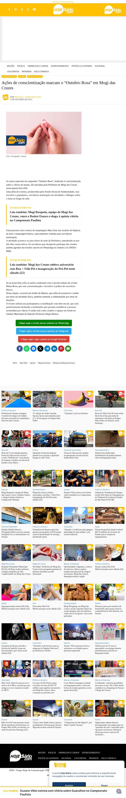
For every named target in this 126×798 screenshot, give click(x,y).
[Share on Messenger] (33, 348)
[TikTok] (22, 9)
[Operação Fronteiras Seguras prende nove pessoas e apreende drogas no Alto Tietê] (47, 438)
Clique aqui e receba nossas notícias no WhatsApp (44, 323)
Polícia (35, 450)
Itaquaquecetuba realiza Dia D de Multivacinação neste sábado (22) (16, 607)
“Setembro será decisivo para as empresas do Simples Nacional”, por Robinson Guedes (46, 648)
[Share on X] (40, 348)
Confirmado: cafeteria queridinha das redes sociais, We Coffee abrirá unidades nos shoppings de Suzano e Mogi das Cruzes (109, 686)
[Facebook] (9, 9)
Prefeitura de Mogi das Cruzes (64, 363)
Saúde (4, 603)
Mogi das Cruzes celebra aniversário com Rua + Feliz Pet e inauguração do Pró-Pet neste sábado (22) (46, 496)
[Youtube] (34, 9)
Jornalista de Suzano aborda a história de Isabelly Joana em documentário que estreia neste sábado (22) (14, 649)
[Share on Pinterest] (61, 348)
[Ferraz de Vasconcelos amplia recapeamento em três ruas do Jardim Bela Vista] (78, 438)
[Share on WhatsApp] (27, 348)
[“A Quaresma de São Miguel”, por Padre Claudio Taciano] (78, 708)
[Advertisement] (64, 39)
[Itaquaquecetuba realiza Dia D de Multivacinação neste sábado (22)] (16, 592)
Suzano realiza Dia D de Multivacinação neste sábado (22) (109, 568)
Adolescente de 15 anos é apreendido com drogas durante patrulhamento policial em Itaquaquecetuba (108, 649)
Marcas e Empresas (40, 410)
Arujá (97, 526)
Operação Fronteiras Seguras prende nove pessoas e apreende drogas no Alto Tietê (46, 455)
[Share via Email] (68, 348)
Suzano (67, 489)
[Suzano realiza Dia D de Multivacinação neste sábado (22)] (109, 552)
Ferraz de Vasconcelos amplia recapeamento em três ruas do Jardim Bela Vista (76, 455)
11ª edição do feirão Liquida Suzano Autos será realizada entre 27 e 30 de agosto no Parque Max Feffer (46, 417)
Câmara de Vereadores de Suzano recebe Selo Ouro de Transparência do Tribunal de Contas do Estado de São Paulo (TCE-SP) (109, 496)
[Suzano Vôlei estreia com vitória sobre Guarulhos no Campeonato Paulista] (78, 478)
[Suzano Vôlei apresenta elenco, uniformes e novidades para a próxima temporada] (78, 631)
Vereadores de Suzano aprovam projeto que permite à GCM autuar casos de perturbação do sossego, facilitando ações (47, 533)
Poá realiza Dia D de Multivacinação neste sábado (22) (47, 607)
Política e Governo (9, 410)
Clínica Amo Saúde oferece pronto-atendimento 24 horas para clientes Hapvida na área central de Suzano (47, 724)
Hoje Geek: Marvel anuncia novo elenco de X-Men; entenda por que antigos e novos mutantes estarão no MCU (16, 686)
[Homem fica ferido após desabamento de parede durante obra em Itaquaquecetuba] (109, 438)
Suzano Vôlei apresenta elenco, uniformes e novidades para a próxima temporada (77, 648)
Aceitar (69, 785)
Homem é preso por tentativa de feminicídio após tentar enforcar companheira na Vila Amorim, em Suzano (109, 610)
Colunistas (68, 410)
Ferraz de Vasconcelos (72, 450)
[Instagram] (15, 9)
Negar (104, 785)
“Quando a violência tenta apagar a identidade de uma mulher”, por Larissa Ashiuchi (78, 531)
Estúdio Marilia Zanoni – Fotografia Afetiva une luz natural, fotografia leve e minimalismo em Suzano (16, 533)
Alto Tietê (23, 363)
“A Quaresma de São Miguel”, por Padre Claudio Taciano (78, 723)
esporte (32, 363)
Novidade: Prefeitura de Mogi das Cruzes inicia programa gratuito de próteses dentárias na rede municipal (47, 570)
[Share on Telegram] (47, 348)
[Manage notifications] (118, 791)
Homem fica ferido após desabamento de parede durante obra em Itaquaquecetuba (108, 455)
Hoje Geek (6, 680)
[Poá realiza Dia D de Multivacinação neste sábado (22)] (47, 592)
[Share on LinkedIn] (54, 348)
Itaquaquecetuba (102, 450)
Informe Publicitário (9, 526)
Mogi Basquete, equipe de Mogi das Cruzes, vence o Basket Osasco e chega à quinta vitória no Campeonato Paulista (16, 496)
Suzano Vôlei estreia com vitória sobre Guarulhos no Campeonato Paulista (77, 494)
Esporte (22, 76)
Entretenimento (9, 76)
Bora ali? (98, 410)
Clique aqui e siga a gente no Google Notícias (43, 339)
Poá (34, 603)
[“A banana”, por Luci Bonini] (78, 399)
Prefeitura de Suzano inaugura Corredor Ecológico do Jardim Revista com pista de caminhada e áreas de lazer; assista (16, 417)
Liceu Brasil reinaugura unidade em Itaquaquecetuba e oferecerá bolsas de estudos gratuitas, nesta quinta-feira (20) (77, 686)
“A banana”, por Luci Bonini (76, 413)
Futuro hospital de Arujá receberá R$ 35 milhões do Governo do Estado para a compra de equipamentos (109, 533)
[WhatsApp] (28, 9)
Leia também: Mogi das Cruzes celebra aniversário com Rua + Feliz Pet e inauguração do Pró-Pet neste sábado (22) (42, 268)
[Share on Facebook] (20, 348)
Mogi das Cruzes (35, 76)
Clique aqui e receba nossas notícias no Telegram (43, 331)
